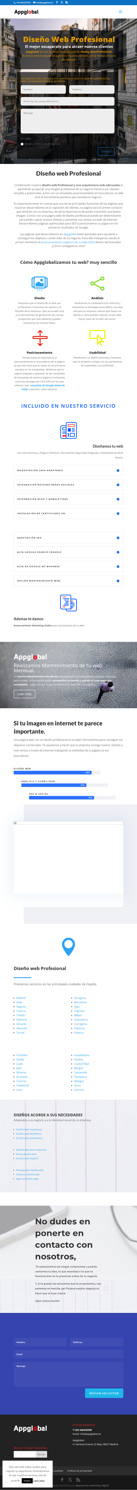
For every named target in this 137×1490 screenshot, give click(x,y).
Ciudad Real (81, 1064)
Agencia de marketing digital (92, 1485)
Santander (80, 1072)
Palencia (79, 1028)
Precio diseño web (26, 1154)
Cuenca (21, 1011)
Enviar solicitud (104, 1393)
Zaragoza (80, 998)
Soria (77, 1085)
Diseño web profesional (29, 1138)
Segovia (21, 1006)
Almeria (21, 1072)
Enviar (106, 151)
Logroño (79, 1011)
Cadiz (19, 1064)
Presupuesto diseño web (30, 1170)
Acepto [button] (27, 1480)
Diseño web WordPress (29, 1133)
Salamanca (81, 1019)
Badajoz (79, 1081)
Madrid (20, 998)
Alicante (21, 1024)
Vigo (77, 1006)
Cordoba (21, 1055)
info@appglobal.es (90, 1433)
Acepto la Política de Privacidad (42, 143)
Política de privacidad (79, 1470)
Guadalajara (82, 1055)
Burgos (78, 1068)
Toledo (20, 1015)
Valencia (21, 1019)
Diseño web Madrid (27, 1158)
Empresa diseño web (27, 1174)
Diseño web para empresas (31, 1149)
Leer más (24, 694)
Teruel (20, 1032)
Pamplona (80, 1077)
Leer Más (24, 903)
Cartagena (80, 1024)
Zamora (79, 1090)
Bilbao (78, 1015)
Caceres (21, 1081)
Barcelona (80, 1002)
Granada (21, 1077)
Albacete (21, 1028)
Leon (19, 1090)
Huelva (78, 1059)
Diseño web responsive (29, 1129)
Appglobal (70, 234)
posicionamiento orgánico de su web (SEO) (68, 242)
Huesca (79, 1032)
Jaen (19, 1068)
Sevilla (20, 1059)
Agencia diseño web (27, 1178)
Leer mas (38, 1480)
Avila (19, 1002)
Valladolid (22, 1085)
